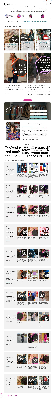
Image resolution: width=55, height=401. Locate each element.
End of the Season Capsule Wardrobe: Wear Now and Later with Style (22, 175)
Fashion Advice (27, 42)
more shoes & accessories (8, 260)
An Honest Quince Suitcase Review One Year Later (33, 324)
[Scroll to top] (53, 398)
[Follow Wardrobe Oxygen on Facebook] (10, 395)
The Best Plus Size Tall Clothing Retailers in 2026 (32, 196)
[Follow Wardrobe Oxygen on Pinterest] (16, 395)
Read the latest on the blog (8, 387)
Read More (6, 93)
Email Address (32, 112)
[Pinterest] (45, 1)
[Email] (48, 1)
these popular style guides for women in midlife (35, 21)
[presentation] (11, 39)
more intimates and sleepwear (8, 217)
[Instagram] (43, 1)
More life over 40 (9, 283)
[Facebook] (51, 1)
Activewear (36, 83)
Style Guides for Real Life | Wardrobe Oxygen (10, 83)
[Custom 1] (50, 1)
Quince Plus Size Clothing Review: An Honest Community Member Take (44, 196)
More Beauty (8, 241)
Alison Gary (45, 8)
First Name (31, 109)
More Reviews (8, 366)
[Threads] (53, 1)
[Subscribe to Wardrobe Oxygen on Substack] (15, 395)
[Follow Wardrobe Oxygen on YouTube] (13, 395)
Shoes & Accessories (31, 83)
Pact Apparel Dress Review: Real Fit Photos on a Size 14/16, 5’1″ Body (22, 303)
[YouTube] (46, 1)
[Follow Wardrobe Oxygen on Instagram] (8, 395)
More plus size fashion (8, 197)
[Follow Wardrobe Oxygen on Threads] (11, 395)
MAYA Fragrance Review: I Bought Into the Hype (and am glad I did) (22, 238)
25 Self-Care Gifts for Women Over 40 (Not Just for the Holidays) (32, 281)
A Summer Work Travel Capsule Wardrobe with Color (43, 175)
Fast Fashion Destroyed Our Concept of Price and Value (33, 303)
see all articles (27, 100)
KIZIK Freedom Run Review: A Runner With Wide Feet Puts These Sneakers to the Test (39, 87)
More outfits (8, 344)
